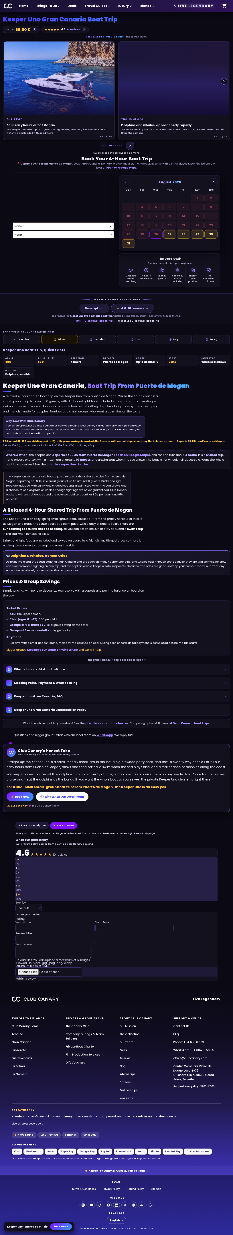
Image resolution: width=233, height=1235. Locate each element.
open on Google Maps (132, 455)
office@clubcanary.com (190, 1058)
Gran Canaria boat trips (191, 723)
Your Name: (23, 922)
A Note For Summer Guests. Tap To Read (117, 1171)
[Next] (130, 146)
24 (128, 234)
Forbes (19, 1116)
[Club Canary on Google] (150, 1205)
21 (183, 225)
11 (142, 216)
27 (169, 234)
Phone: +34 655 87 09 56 (190, 1042)
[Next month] (214, 182)
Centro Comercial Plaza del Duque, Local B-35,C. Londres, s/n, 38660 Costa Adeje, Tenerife (193, 1072)
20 (170, 225)
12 (156, 216)
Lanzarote (19, 1050)
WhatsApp (104, 735)
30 (211, 234)
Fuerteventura (22, 1058)
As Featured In (23, 1110)
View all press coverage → (28, 1123)
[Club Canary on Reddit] (141, 1205)
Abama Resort (168, 1116)
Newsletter (127, 1098)
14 (183, 216)
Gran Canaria (21, 1042)
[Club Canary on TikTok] (99, 1205)
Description (94, 308)
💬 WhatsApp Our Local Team (62, 797)
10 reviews (73, 29)
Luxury (123, 6)
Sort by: (20, 903)
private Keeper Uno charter (67, 464)
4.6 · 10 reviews (130, 308)
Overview (23, 339)
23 (211, 225)
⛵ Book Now (20, 797)
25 (142, 234)
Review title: (23, 933)
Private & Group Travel (85, 1018)
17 (128, 225)
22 (197, 225)
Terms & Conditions (84, 1189)
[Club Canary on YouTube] (91, 1205)
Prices (61, 339)
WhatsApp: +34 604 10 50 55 (193, 1050)
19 (156, 225)
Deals (72, 6)
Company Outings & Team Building (85, 1036)
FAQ (175, 339)
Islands (145, 6)
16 (211, 216)
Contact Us (181, 1026)
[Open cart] (224, 6)
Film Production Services (83, 1054)
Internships (127, 1074)
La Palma (18, 1066)
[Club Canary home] (8, 6)
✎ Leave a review (63, 825)
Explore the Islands (28, 1018)
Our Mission (127, 1026)
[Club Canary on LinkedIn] (116, 1205)
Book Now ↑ (61, 1226)
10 (128, 216)
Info (137, 339)
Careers (125, 1082)
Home (23, 6)
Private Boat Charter (80, 1046)
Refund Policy (135, 1189)
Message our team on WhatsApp (52, 650)
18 (142, 225)
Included (99, 339)
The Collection (129, 1034)
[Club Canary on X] (124, 1205)
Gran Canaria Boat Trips (99, 320)
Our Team (126, 1042)
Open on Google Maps (121, 167)
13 (169, 216)
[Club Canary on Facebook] (108, 1205)
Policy (213, 339)
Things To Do (46, 6)
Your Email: (103, 922)
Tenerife (17, 1034)
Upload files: (52, 963)
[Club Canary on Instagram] (83, 1205)
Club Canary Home (25, 1026)
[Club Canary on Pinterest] (133, 1205)
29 (197, 234)
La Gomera (19, 1074)
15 (197, 216)
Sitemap (156, 1189)
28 (183, 234)
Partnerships (128, 1090)
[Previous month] (126, 182)
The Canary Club (77, 1026)
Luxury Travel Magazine (114, 1116)
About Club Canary (135, 1018)
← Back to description (32, 825)
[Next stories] (224, 81)
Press (123, 1050)
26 (156, 234)
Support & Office (187, 1018)
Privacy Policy (111, 1189)
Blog (122, 1066)
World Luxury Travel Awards (73, 1116)
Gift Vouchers (75, 1062)
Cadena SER (144, 1116)
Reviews (125, 1058)
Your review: (24, 944)
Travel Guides (96, 6)
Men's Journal (39, 1116)
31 (128, 243)
